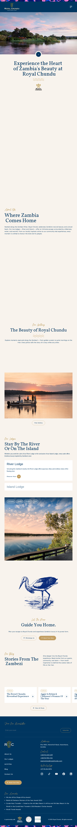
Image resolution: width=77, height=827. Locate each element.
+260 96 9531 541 (46, 758)
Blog (6, 769)
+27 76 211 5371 (46, 769)
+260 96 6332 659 (46, 755)
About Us (8, 754)
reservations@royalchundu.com (51, 761)
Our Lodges (9, 759)
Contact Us (9, 774)
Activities (8, 764)
